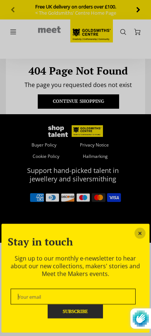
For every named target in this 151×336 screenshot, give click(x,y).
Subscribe (75, 311)
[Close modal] (140, 233)
